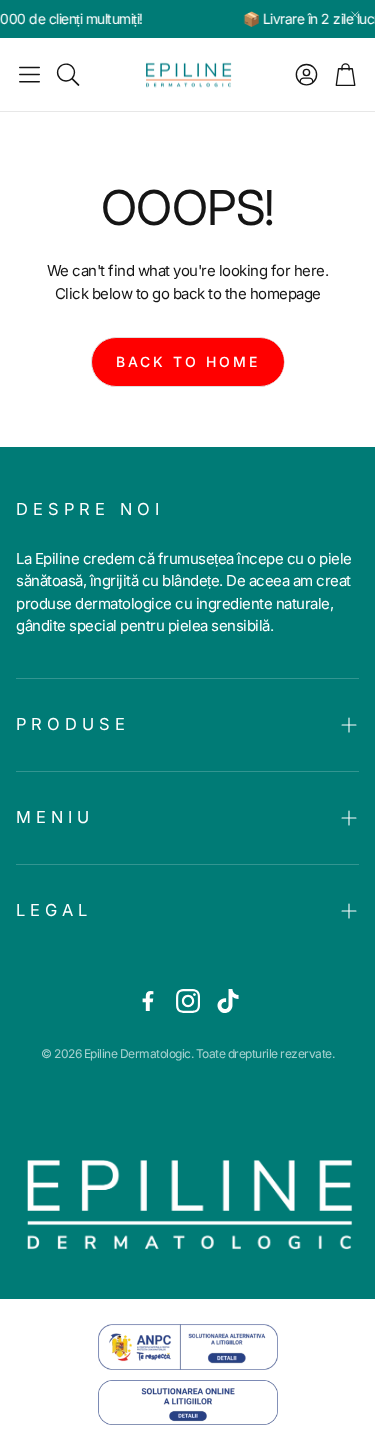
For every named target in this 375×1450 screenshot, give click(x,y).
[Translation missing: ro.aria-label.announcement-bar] (355, 15)
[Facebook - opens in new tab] (148, 1001)
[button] (29, 75)
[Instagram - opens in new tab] (188, 1001)
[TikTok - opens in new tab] (228, 1001)
